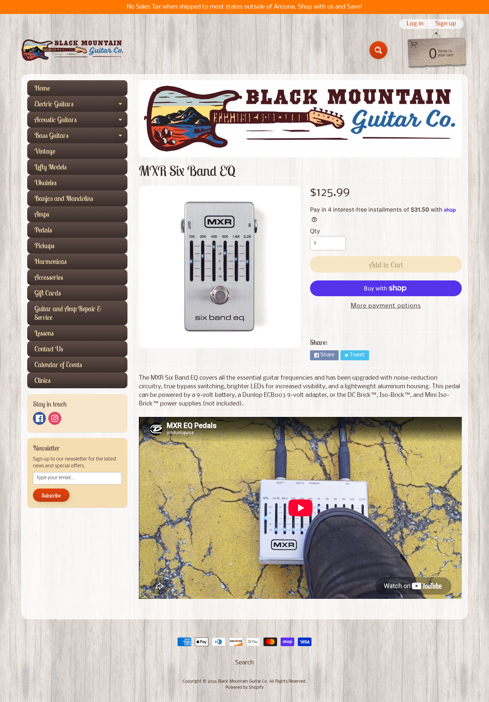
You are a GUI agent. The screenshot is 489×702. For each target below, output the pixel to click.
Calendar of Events (58, 364)
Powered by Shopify (245, 688)
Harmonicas (50, 261)
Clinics (42, 380)
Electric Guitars (80, 105)
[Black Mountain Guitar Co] (72, 50)
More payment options (386, 306)
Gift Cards (47, 292)
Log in (415, 24)
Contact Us (48, 348)
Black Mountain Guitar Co (242, 681)
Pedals (43, 229)
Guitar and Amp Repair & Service (68, 313)
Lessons (44, 332)
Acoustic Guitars (80, 121)
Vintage (44, 150)
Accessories (48, 277)
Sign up (445, 24)
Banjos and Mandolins (63, 198)
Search (244, 662)
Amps (41, 214)
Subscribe (51, 495)
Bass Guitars (80, 137)
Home (42, 87)
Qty (315, 231)
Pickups (44, 245)
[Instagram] (54, 418)
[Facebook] (39, 418)
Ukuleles (45, 182)
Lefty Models (50, 166)
